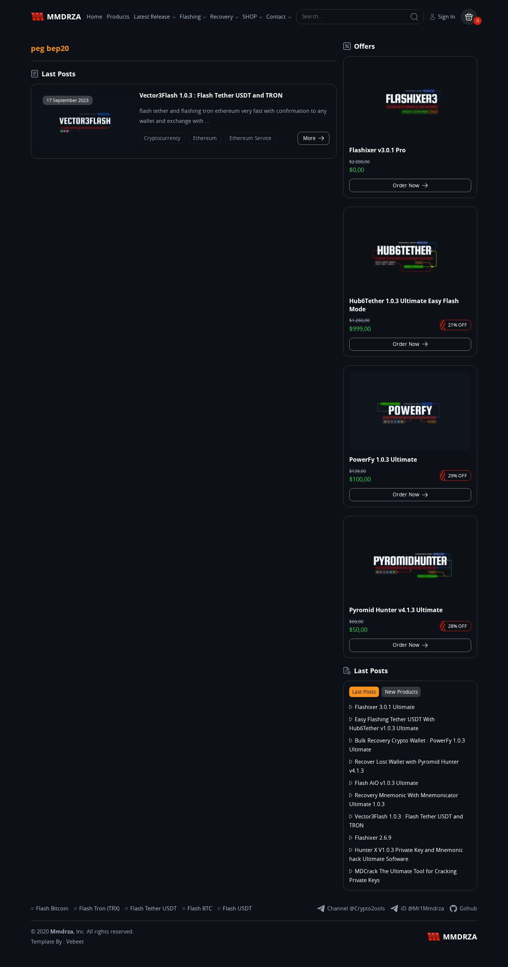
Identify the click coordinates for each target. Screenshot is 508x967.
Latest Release (152, 16)
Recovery (221, 16)
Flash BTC (199, 908)
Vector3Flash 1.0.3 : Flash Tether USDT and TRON (211, 95)
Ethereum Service (250, 138)
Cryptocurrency (162, 138)
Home (94, 16)
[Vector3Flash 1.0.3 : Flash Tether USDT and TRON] (84, 121)
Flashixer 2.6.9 (373, 837)
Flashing (190, 16)
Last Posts (364, 692)
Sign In (446, 16)
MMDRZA (64, 17)
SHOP (249, 16)
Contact (276, 16)
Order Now (406, 185)
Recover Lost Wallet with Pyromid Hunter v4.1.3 (404, 766)
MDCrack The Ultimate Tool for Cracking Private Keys (403, 876)
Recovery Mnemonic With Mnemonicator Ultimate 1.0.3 (403, 800)
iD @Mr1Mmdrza (422, 908)
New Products (401, 692)
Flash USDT (237, 908)
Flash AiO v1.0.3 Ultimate (386, 783)
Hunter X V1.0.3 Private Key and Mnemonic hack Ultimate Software (406, 854)
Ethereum (205, 138)
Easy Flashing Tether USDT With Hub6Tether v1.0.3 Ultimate (392, 724)
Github (468, 908)
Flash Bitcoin (52, 908)
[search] (414, 17)
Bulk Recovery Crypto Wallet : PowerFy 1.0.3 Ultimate (407, 745)
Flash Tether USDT (153, 908)
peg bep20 (50, 48)
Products (118, 16)
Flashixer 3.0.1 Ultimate (385, 707)
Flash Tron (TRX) (99, 908)
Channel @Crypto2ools (356, 908)
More (309, 138)
